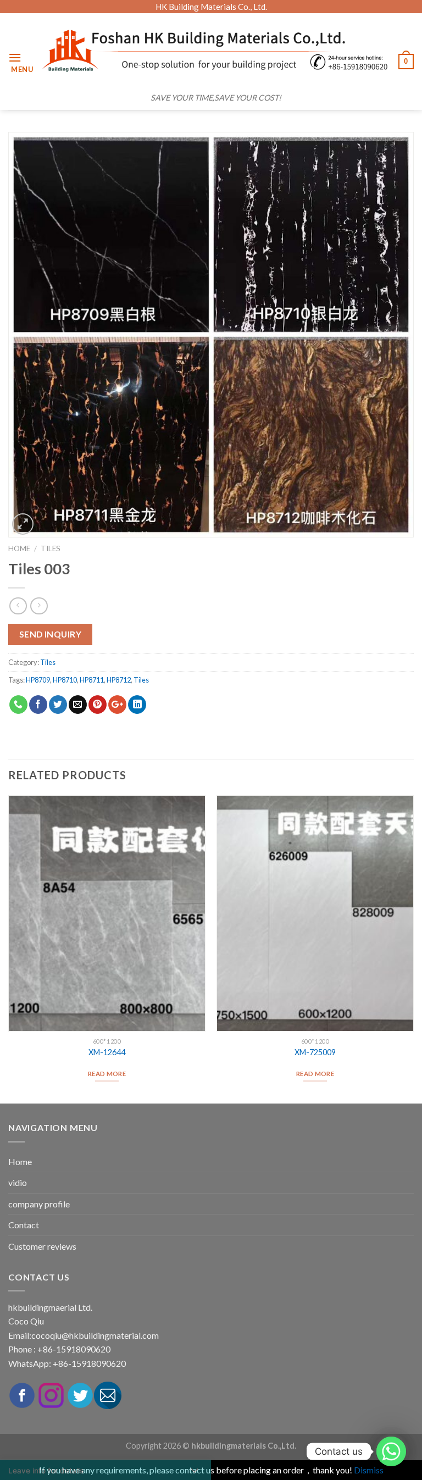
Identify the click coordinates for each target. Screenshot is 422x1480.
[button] (105, 11)
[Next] (413, 948)
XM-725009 (315, 1052)
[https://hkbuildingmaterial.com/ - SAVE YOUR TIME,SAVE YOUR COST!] (216, 50)
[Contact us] (391, 1451)
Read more (315, 1073)
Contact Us (106, 1464)
